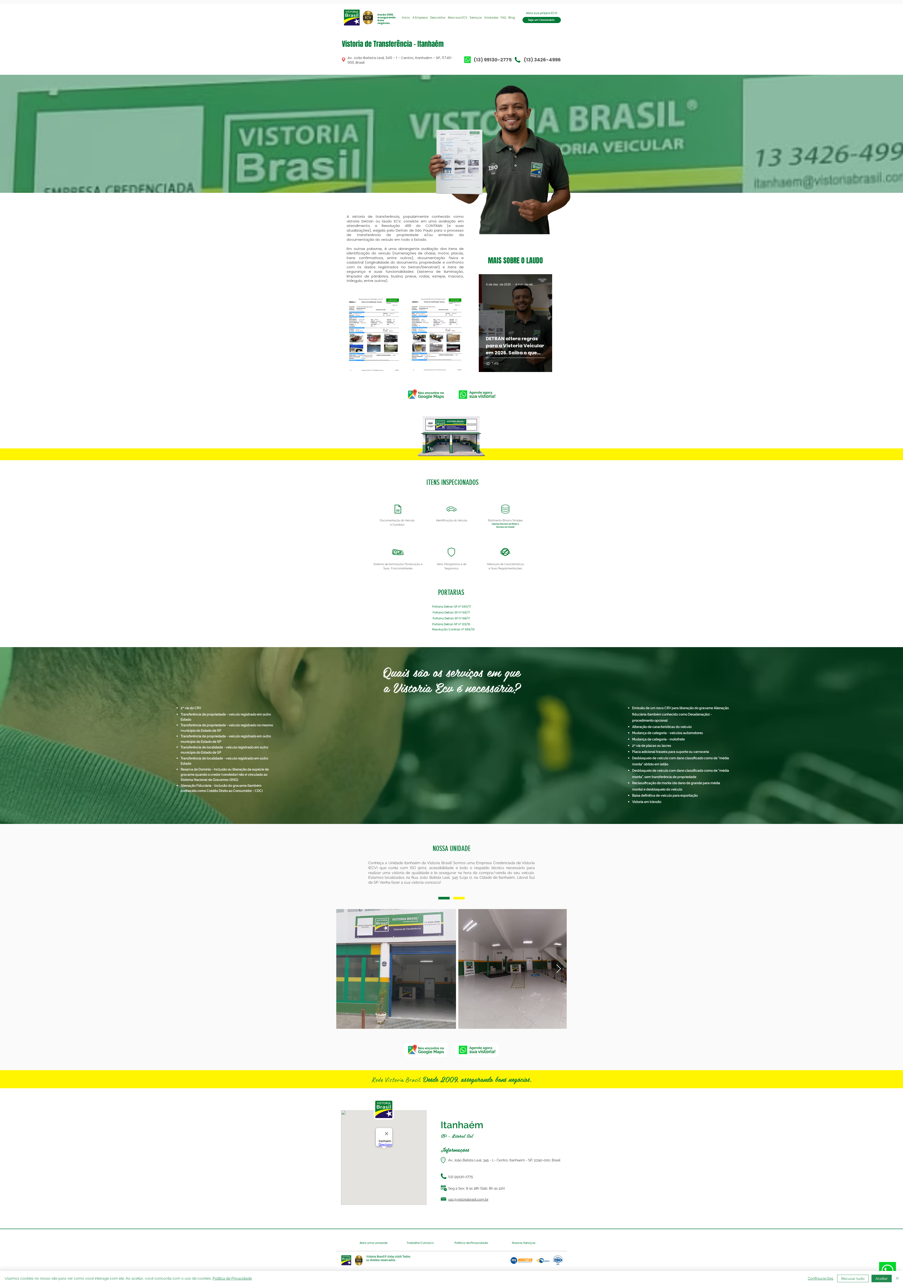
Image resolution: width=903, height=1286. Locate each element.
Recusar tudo (853, 1278)
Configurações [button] (820, 1278)
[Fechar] (897, 1278)
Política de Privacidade (232, 1278)
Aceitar (881, 1278)
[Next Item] (558, 968)
